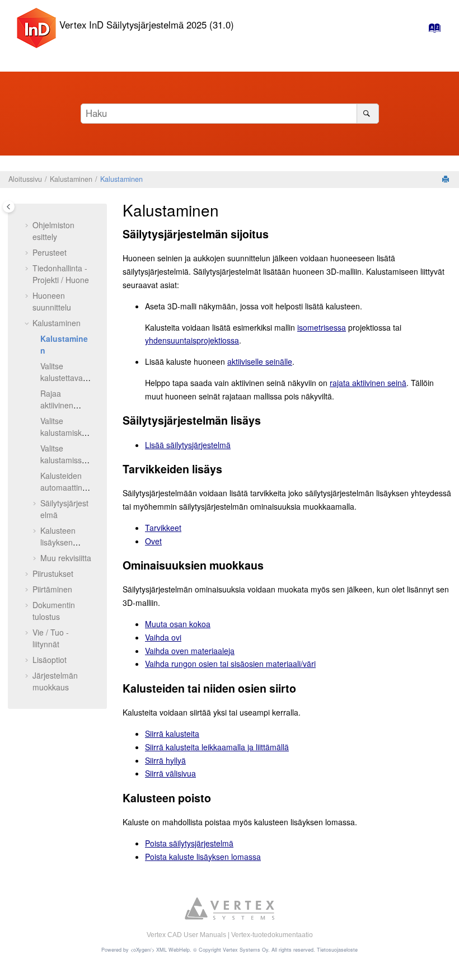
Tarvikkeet (163, 527)
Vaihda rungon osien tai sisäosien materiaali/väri (230, 663)
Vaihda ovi (163, 637)
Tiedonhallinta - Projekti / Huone (60, 273)
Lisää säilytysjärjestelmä (188, 444)
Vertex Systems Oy (245, 949)
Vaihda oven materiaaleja (190, 650)
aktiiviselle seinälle (259, 361)
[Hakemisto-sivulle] (431, 30)
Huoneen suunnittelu (51, 301)
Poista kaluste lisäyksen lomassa (203, 856)
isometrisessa (321, 327)
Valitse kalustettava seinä (61, 377)
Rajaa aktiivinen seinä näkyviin (65, 405)
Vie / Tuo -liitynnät (50, 638)
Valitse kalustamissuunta (65, 460)
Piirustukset (52, 573)
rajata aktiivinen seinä (368, 382)
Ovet (153, 541)
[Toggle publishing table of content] (9, 207)
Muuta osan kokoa (177, 623)
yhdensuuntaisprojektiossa (192, 340)
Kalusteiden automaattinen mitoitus (65, 487)
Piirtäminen (52, 589)
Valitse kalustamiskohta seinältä (65, 432)
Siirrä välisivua (170, 773)
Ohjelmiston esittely (53, 230)
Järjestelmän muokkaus (55, 681)
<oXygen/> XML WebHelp (160, 949)
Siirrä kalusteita (172, 733)
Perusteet (49, 252)
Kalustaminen (71, 179)
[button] (28, 225)
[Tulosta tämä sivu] (447, 179)
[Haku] (367, 114)
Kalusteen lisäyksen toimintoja (58, 542)
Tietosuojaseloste (337, 949)
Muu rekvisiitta (65, 557)
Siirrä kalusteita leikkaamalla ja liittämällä (217, 746)
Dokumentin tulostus (53, 610)
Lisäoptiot (49, 659)
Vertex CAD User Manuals (186, 935)
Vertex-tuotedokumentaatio (272, 935)
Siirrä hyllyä (165, 760)
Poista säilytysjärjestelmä (189, 843)
